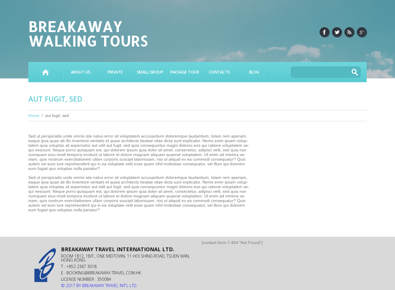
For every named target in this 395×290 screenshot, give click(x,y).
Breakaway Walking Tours (88, 33)
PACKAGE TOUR (184, 72)
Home (45, 72)
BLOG (254, 72)
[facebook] (324, 32)
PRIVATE (115, 72)
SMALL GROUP (150, 72)
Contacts (219, 72)
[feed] (349, 32)
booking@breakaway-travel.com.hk (104, 273)
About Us (80, 72)
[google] (362, 32)
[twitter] (337, 32)
